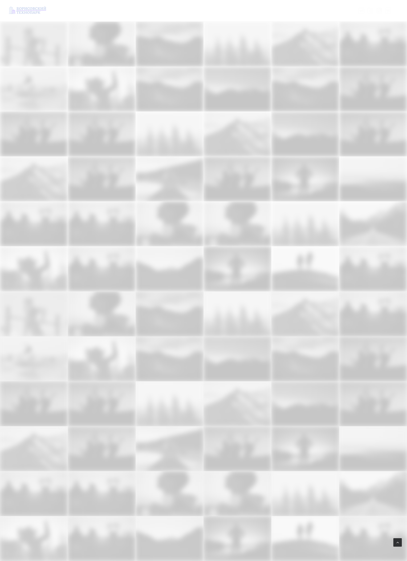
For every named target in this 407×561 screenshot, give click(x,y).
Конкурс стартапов (153, 10)
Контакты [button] (251, 10)
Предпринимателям (193, 10)
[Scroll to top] (397, 542)
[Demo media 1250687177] (34, 268)
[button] (362, 10)
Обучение (226, 10)
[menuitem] (123, 10)
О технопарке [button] (278, 10)
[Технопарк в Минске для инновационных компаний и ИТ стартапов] (27, 10)
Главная (122, 10)
